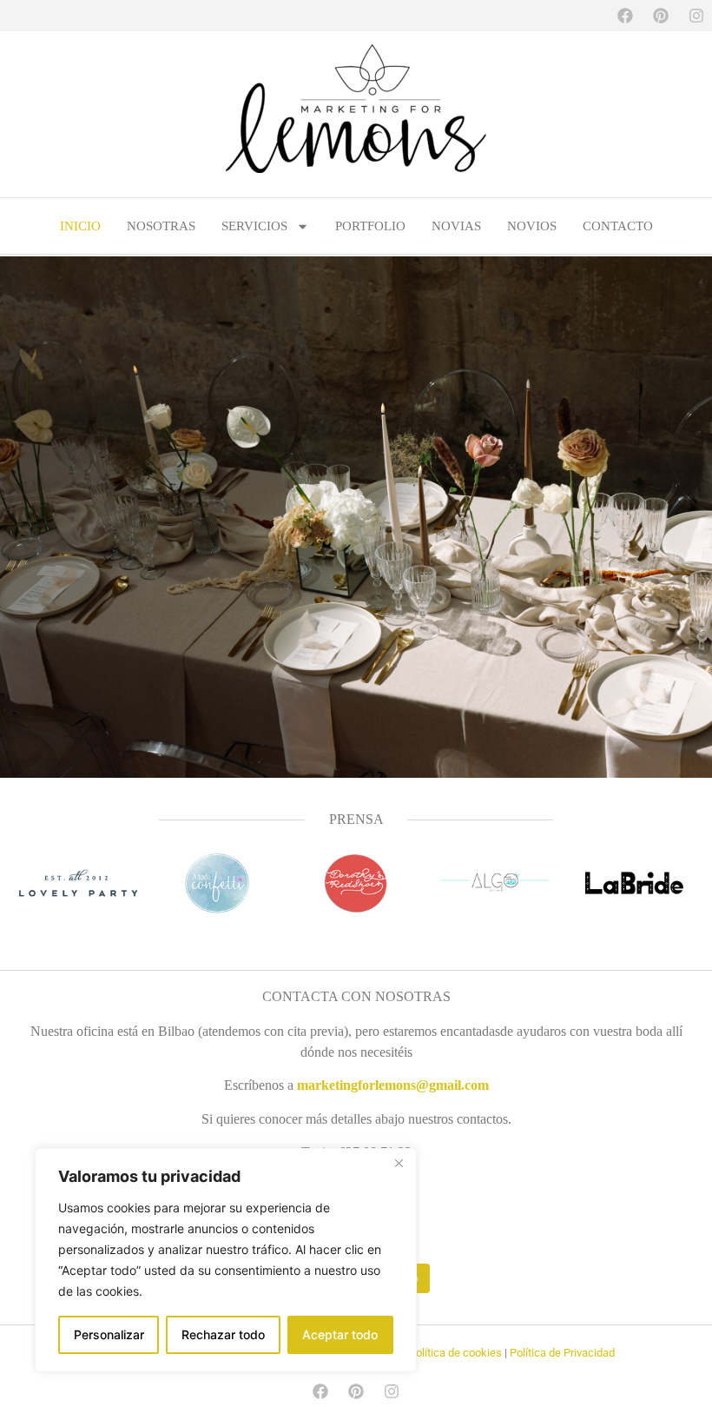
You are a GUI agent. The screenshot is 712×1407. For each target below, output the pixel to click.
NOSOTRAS (161, 226)
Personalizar (109, 1334)
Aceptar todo (340, 1334)
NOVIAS (456, 226)
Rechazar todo (223, 1334)
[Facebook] (625, 15)
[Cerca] (398, 1162)
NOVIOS (532, 226)
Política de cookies (455, 1352)
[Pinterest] (660, 15)
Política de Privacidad (562, 1352)
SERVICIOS (254, 226)
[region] (226, 1260)
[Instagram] (696, 15)
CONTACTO (618, 226)
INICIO (80, 226)
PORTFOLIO (370, 226)
